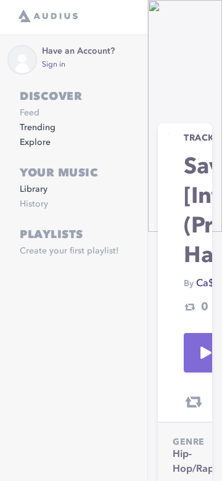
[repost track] (194, 402)
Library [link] (33, 189)
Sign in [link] (53, 64)
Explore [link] (35, 142)
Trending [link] (38, 127)
